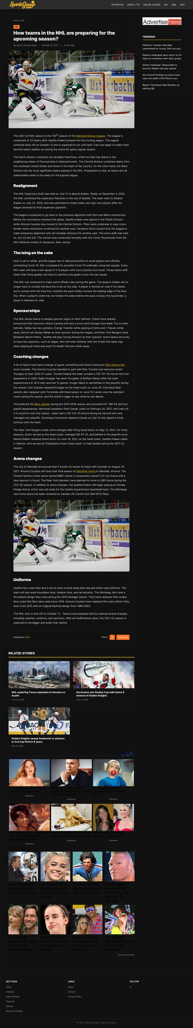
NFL (166, 4)
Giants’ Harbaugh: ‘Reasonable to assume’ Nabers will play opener (159, 67)
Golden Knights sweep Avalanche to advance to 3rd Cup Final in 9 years (38, 740)
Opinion (9, 1006)
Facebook (123, 637)
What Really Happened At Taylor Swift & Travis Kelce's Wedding (22, 943)
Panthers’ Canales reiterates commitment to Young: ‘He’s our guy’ (161, 47)
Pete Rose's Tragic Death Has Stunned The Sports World (87, 888)
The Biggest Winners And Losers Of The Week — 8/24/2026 (119, 943)
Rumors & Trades (14, 1011)
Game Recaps (13, 996)
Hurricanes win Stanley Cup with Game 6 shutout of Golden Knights (100, 694)
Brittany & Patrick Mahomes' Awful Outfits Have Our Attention (86, 943)
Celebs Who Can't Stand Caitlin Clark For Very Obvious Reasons (54, 943)
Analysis (10, 992)
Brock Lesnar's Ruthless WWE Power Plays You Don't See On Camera (117, 892)
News (8, 987)
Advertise (117, 4)
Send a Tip (133, 4)
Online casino (151, 4)
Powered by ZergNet (126, 955)
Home (16, 20)
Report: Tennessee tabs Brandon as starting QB (160, 87)
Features (10, 1001)
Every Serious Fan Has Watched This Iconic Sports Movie (23, 888)
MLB (182, 4)
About (71, 987)
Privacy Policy (75, 996)
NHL (23, 20)
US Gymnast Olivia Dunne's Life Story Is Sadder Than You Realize (55, 890)
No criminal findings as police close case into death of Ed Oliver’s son (161, 77)
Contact (72, 992)
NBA (174, 4)
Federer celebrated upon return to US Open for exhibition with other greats (161, 57)
